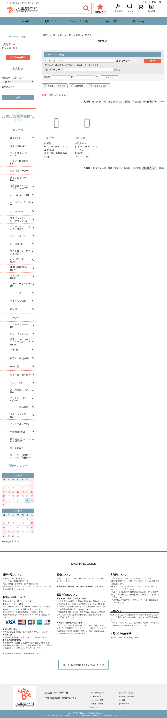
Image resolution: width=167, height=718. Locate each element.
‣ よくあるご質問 (96, 700)
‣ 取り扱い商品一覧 (97, 693)
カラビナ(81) (16, 293)
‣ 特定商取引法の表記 (126, 696)
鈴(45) (13, 309)
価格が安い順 (99, 101)
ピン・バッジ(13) (19, 333)
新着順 (127, 101)
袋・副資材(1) (17, 448)
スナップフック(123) (18, 276)
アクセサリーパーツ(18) (20, 325)
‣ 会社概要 (122, 700)
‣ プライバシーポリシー (126, 693)
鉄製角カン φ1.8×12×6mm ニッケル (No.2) (86, 146)
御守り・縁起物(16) (20, 358)
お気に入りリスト (100, 86)
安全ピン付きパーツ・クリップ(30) (19, 219)
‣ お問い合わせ (123, 704)
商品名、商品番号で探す (87, 65)
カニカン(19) (16, 211)
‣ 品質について (95, 707)
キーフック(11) (17, 317)
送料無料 (79, 86)
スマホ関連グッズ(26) (19, 391)
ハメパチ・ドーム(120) (19, 260)
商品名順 (137, 101)
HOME (25, 21)
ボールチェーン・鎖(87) (20, 203)
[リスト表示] (162, 101)
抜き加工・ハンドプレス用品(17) (20, 440)
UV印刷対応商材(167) (18, 268)
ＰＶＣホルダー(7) (19, 423)
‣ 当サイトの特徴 (96, 704)
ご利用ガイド (49, 21)
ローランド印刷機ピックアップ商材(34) (20, 456)
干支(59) (14, 350)
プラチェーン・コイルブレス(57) (20, 227)
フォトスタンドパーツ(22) (20, 154)
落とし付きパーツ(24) (19, 178)
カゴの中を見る (17, 57)
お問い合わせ (137, 21)
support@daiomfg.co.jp (128, 637)
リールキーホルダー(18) (20, 284)
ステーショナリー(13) (19, 415)
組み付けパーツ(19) (20, 170)
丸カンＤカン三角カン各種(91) (20, 252)
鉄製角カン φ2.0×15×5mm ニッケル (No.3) (56, 146)
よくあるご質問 (109, 21)
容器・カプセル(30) (20, 374)
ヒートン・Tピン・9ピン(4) (20, 399)
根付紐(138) (16, 244)
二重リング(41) (18, 301)
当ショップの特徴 (78, 21)
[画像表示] (160, 101)
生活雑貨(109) (17, 431)
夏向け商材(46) (18, 146)
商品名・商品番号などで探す (60, 65)
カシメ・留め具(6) (19, 407)
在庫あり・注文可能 (56, 86)
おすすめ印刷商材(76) (19, 162)
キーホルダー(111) (19, 195)
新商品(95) (16, 137)
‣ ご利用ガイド (95, 696)
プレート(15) (16, 382)
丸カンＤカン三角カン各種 (66, 34)
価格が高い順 (115, 101)
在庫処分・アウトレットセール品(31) (20, 187)
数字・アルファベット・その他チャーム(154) (20, 342)
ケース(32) (15, 366)
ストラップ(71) (18, 235)
